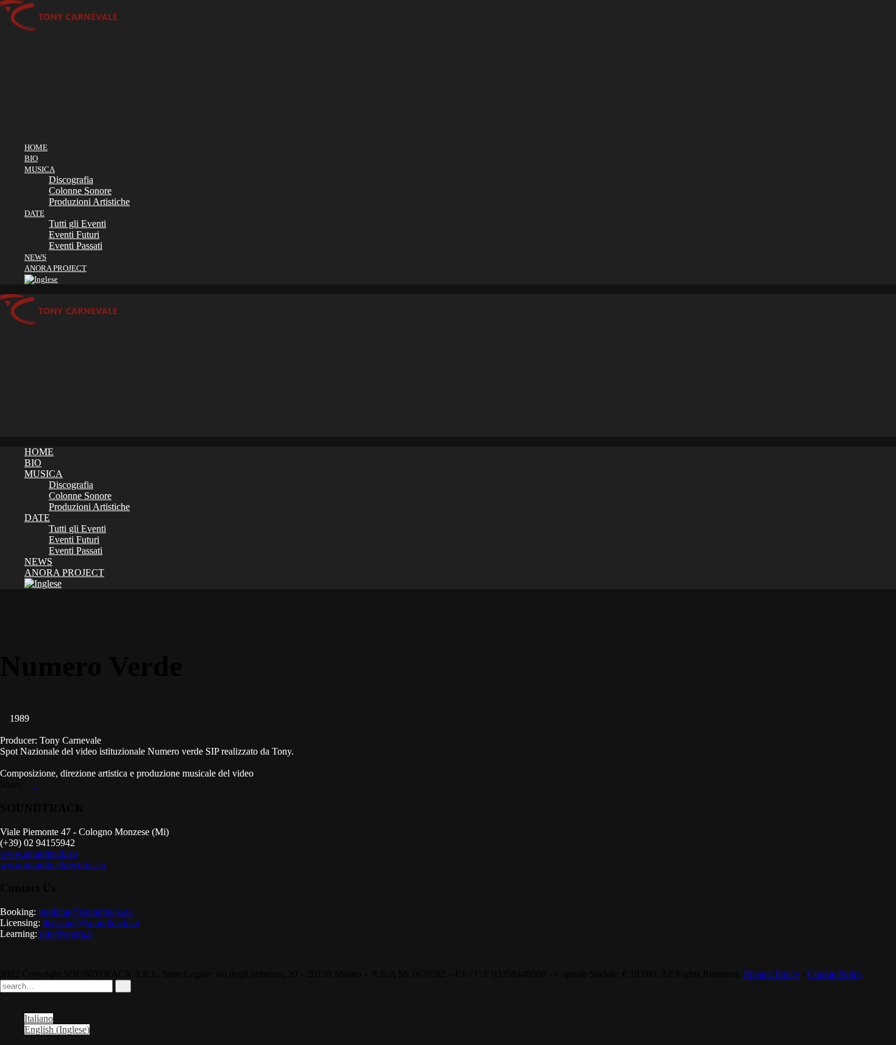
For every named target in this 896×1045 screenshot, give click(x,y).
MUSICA (39, 169)
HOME (36, 147)
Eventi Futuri (74, 234)
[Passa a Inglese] (41, 279)
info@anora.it (66, 933)
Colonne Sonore (80, 190)
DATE (34, 213)
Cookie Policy (835, 974)
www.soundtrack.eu (38, 854)
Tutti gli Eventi (77, 223)
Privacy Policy (772, 974)
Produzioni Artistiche (89, 201)
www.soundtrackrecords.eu (52, 865)
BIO (31, 158)
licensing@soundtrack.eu (91, 923)
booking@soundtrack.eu (85, 912)
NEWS (35, 257)
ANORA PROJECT (55, 268)
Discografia (71, 179)
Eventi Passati (75, 245)
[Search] (123, 986)
